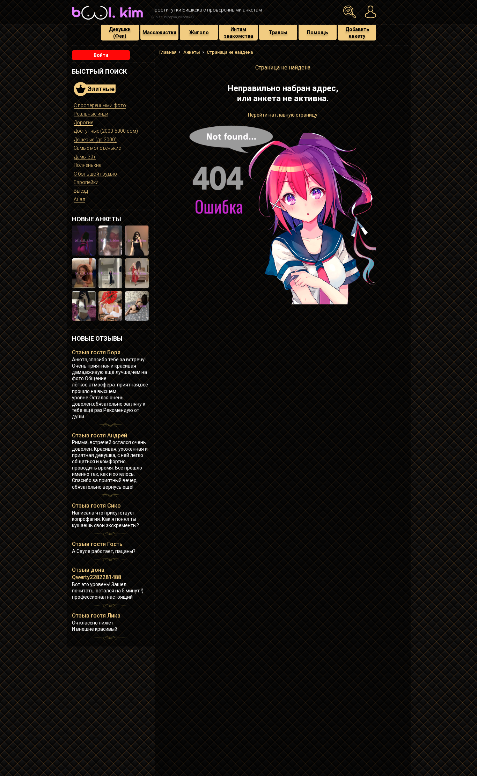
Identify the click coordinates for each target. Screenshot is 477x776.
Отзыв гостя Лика (96, 615)
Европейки (86, 182)
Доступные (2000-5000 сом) (106, 131)
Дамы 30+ (85, 157)
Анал (79, 199)
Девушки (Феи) (120, 32)
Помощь (317, 32)
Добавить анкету (357, 32)
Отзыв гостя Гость (97, 544)
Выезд (81, 191)
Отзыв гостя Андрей (99, 435)
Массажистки (159, 32)
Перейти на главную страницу (282, 115)
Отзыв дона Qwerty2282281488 (96, 574)
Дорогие (83, 122)
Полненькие (87, 165)
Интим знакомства (238, 32)
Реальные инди (91, 114)
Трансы (278, 32)
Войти (101, 55)
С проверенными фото (100, 105)
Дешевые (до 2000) (95, 139)
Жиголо (199, 32)
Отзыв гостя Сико (96, 505)
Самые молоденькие (97, 148)
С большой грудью (95, 174)
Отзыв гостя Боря (96, 352)
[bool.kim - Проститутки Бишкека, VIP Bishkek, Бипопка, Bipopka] (107, 20)
